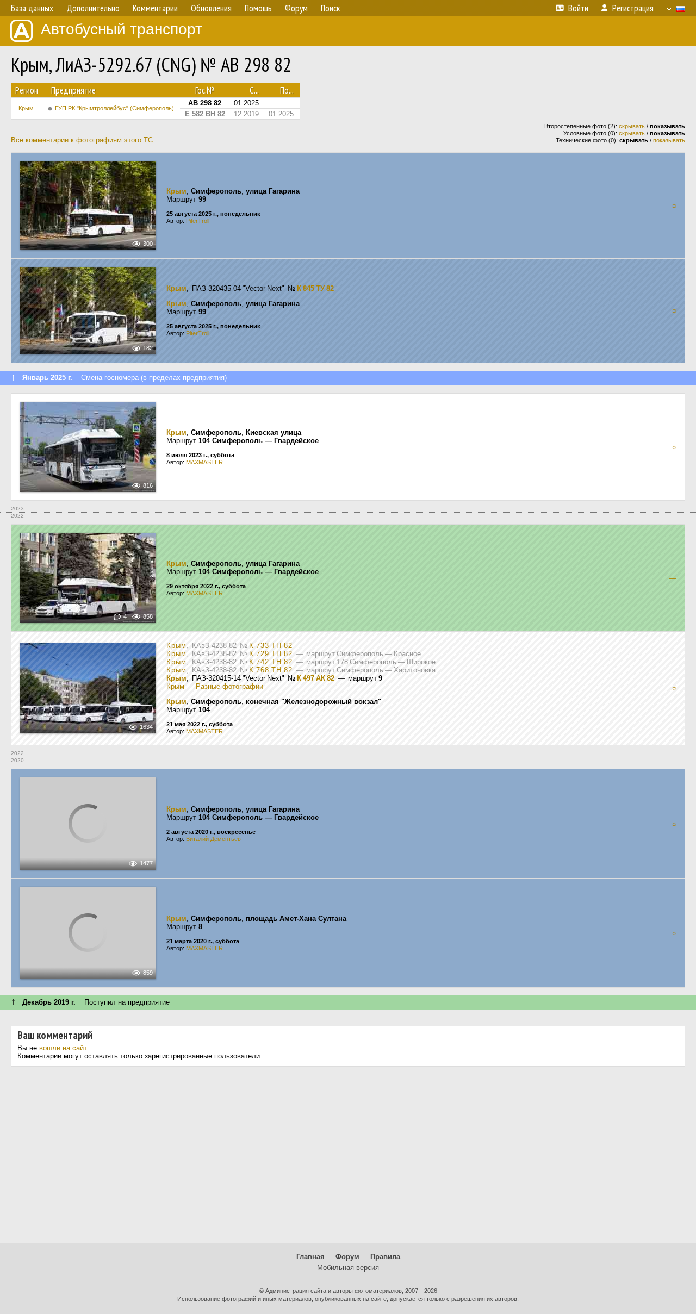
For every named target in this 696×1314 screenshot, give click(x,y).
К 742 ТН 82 (271, 662)
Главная (310, 1257)
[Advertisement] (348, 1159)
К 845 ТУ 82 (315, 288)
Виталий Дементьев (213, 839)
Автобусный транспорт (121, 29)
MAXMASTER (204, 462)
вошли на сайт (62, 1048)
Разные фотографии (229, 686)
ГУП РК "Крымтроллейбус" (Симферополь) (114, 108)
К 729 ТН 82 (271, 654)
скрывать (632, 126)
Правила (385, 1257)
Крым (26, 108)
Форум (347, 1257)
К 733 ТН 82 (271, 646)
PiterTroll (197, 220)
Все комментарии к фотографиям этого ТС (82, 140)
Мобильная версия (348, 1267)
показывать (669, 140)
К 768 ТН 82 (271, 670)
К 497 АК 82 (315, 678)
